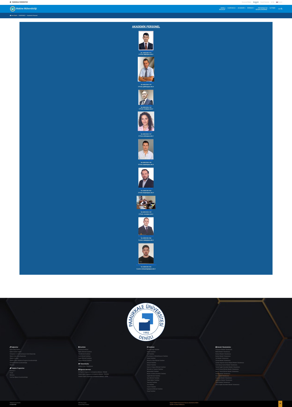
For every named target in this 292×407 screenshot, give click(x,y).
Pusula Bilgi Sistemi (83, 404)
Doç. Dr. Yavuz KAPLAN (146, 160)
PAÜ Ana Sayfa (82, 402)
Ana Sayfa (14, 15)
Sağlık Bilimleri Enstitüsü (85, 358)
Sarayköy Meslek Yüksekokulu (224, 378)
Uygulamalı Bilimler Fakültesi (155, 389)
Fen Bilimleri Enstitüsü (84, 354)
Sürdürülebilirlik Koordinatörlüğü (18, 362)
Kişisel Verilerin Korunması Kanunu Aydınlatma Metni (184, 402)
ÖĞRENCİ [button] (250, 8)
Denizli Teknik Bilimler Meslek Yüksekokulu (227, 371)
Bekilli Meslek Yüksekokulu (223, 351)
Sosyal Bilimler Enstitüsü (85, 360)
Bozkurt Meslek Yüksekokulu (223, 354)
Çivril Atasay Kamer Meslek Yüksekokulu (226, 365)
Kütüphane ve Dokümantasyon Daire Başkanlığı (22, 354)
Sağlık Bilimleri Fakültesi (153, 376)
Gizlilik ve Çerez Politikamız (177, 404)
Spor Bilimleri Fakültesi (153, 378)
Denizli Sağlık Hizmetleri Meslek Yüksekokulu (228, 367)
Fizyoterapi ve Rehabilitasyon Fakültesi (157, 356)
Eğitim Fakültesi (151, 351)
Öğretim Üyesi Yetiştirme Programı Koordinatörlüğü (23, 360)
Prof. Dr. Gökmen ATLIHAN (146, 82)
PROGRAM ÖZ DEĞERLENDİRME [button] (261, 8)
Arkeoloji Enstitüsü (83, 349)
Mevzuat (12, 365)
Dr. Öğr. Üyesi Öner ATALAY (146, 236)
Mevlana (12, 375)
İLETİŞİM (272, 8)
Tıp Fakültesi (150, 384)
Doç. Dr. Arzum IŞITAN (146, 132)
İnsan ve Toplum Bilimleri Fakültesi (156, 367)
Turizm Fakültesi (151, 387)
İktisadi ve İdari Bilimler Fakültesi (155, 360)
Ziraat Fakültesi (151, 391)
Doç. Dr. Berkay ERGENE (146, 188)
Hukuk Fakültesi (151, 358)
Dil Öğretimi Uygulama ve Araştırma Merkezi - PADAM (92, 372)
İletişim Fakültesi (151, 365)
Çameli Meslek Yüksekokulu (223, 360)
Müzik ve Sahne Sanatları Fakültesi (156, 373)
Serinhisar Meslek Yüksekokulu (224, 380)
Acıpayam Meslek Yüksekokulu (224, 349)
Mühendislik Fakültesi (153, 371)
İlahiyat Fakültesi (151, 362)
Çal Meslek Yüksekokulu (222, 358)
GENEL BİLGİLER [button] (222, 8)
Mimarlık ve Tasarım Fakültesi (155, 369)
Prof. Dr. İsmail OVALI (146, 105)
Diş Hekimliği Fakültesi (153, 349)
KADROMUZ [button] (231, 8)
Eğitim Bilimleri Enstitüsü (85, 351)
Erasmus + (12, 370)
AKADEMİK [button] (241, 8)
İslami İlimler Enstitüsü (84, 356)
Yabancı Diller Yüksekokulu (85, 366)
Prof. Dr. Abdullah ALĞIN (146, 51)
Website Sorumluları (15, 402)
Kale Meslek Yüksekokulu (222, 376)
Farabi (11, 373)
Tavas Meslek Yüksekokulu (223, 382)
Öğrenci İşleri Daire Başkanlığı (18, 356)
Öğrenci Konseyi (14, 358)
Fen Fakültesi (150, 354)
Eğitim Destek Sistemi (15, 351)
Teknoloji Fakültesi (152, 382)
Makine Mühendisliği (26, 8)
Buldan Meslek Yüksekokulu (223, 356)
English (280, 2)
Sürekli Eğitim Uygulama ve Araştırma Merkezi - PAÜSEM (93, 374)
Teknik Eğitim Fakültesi (153, 380)
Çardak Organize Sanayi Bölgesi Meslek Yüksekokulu (230, 362)
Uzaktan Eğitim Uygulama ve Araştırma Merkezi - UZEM (93, 376)
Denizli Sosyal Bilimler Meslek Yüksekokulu (227, 369)
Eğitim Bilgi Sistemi (15, 349)
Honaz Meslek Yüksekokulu (223, 373)
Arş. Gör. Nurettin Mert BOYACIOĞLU (146, 265)
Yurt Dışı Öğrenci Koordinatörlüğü (19, 377)
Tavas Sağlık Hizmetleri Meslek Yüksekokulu (227, 384)
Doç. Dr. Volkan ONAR (146, 210)
